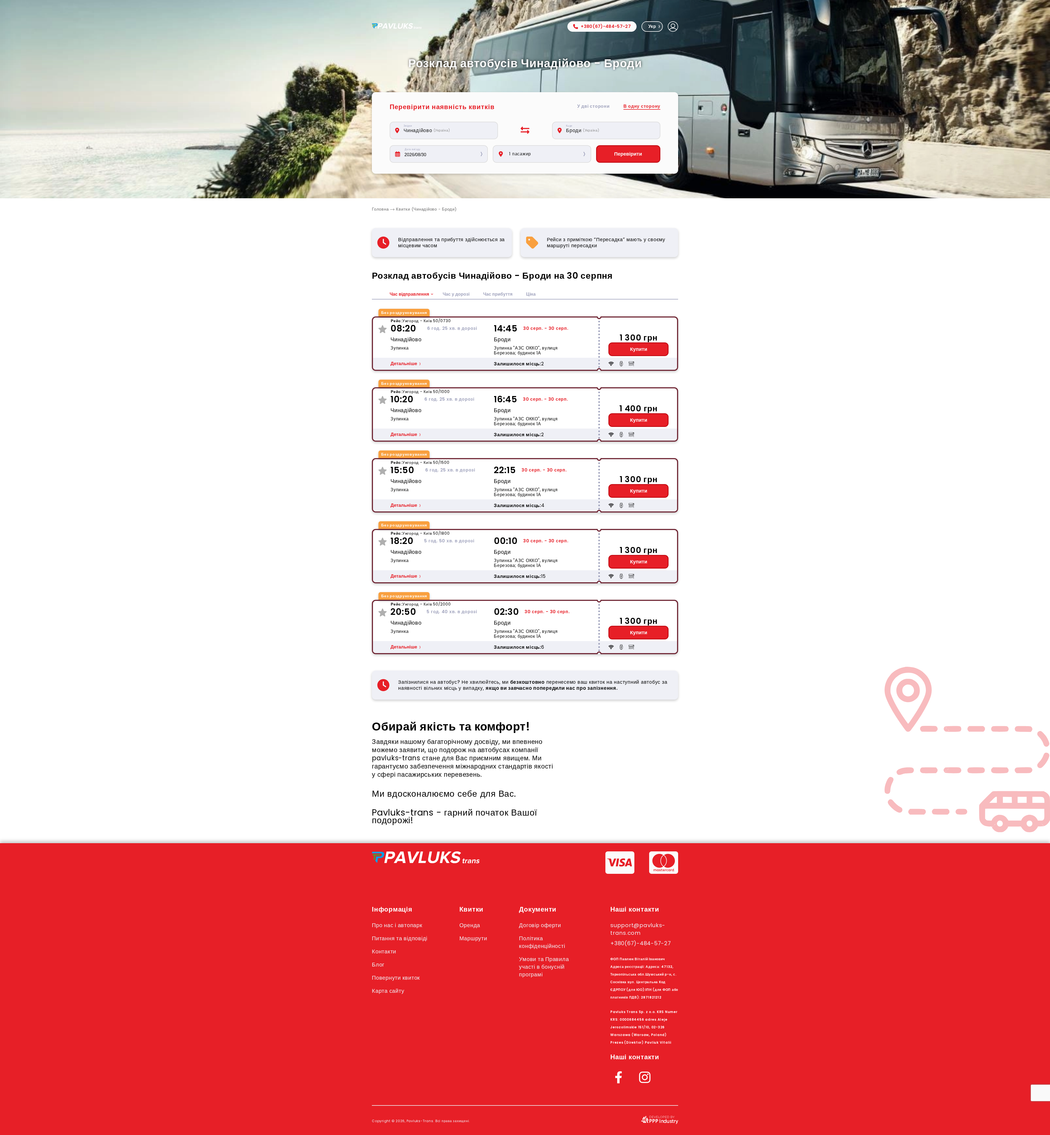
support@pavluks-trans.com (637, 929)
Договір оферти (540, 925)
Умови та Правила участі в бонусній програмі (544, 966)
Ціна (531, 294)
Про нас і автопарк (397, 925)
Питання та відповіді (399, 938)
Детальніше (403, 363)
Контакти (384, 951)
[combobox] (447, 130)
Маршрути (473, 938)
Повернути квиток (396, 978)
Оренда (469, 925)
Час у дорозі (456, 294)
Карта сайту (388, 991)
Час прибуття (497, 294)
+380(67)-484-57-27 (606, 26)
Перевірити (628, 154)
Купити (638, 349)
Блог (378, 964)
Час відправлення (409, 294)
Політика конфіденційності (542, 942)
